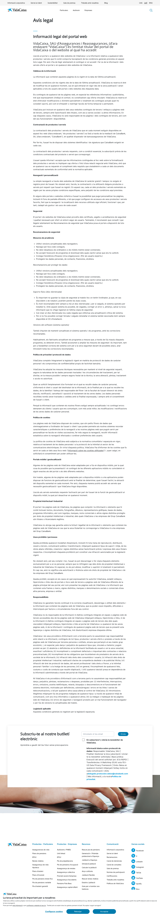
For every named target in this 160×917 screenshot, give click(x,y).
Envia (123, 734)
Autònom (76, 10)
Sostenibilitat (53, 3)
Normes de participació (116, 872)
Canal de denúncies (114, 861)
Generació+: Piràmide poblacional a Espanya (90, 854)
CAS (140, 3)
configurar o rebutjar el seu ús (36, 905)
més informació (17, 905)
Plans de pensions (39, 853)
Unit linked (61, 853)
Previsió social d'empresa (66, 876)
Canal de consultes (114, 865)
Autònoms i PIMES (64, 850)
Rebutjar (78, 911)
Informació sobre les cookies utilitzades (86, 450)
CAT (145, 3)
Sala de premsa (69, 3)
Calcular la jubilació (89, 867)
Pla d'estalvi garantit (40, 886)
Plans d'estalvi (37, 871)
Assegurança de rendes (66, 868)
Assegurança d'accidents (66, 880)
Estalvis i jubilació (88, 882)
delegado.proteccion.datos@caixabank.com (108, 773)
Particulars (64, 10)
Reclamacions (112, 857)
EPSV (34, 857)
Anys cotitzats (87, 871)
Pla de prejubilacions (65, 861)
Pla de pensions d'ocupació (67, 865)
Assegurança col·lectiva (66, 872)
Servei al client (36, 3)
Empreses (88, 10)
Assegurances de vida (40, 850)
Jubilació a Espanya (89, 860)
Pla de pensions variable (41, 882)
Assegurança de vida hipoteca (40, 866)
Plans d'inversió (38, 875)
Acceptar (104, 911)
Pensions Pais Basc (64, 883)
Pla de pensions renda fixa (42, 879)
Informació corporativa (16, 3)
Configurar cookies (54, 911)
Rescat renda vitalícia (90, 879)
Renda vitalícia (37, 861)
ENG (151, 3)
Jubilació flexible (88, 875)
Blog (106, 3)
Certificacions (112, 876)
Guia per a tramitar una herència (90, 887)
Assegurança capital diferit (67, 887)
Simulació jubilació (89, 864)
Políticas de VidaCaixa (115, 883)
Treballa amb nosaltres (90, 3)
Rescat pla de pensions (91, 850)
